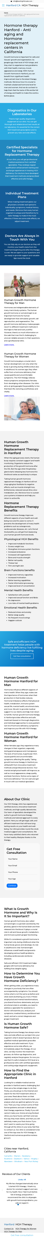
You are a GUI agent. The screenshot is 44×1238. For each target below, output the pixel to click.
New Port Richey (31, 1161)
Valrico (26, 1159)
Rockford (8, 1159)
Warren (17, 1156)
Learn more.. (9, 345)
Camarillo (8, 1156)
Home (6, 12)
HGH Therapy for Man (13, 1231)
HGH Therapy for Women (25, 1229)
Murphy (34, 1159)
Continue (12, 886)
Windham (18, 1161)
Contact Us (9, 1229)
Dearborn (18, 1159)
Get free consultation (22, 656)
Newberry (26, 1156)
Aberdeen (8, 1161)
